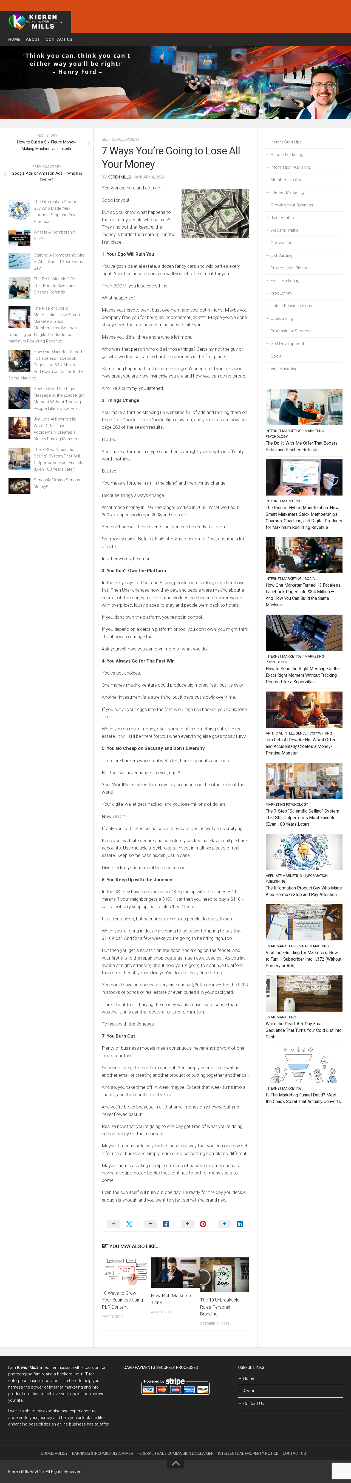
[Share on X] (120, 1224)
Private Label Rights (289, 268)
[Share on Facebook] (157, 1224)
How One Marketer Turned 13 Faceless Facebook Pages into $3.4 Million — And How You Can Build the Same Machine (46, 365)
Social (276, 356)
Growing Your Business (292, 205)
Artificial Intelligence (286, 733)
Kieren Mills (119, 177)
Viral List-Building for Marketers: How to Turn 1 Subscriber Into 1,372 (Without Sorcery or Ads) (303, 959)
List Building (282, 255)
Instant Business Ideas (291, 305)
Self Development (121, 139)
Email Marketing (285, 280)
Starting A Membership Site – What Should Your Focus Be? (59, 262)
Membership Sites (288, 179)
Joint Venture (283, 217)
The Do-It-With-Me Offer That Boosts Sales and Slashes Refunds (55, 286)
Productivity (281, 293)
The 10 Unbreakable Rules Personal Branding (219, 1307)
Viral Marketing (284, 368)
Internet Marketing (287, 192)
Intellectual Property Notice (248, 1453)
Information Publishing (291, 167)
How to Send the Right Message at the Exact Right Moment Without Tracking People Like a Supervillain (303, 675)
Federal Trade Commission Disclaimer (176, 1453)
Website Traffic (285, 230)
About (33, 39)
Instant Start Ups (286, 142)
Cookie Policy (54, 1453)
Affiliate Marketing (287, 154)
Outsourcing (282, 318)
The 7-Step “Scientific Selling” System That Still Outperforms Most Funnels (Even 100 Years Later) (302, 817)
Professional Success (291, 331)
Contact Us (59, 39)
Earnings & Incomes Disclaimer (102, 1453)
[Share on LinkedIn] (231, 1224)
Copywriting (281, 242)
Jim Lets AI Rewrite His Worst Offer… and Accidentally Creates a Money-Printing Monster (302, 746)
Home (14, 39)
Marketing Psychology (287, 804)
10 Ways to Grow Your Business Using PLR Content (122, 1300)
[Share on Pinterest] (194, 1224)
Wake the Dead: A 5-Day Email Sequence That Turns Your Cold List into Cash (304, 1030)
